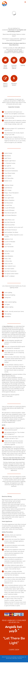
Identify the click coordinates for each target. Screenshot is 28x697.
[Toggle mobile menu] (25, 2)
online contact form (18, 52)
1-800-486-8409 (19, 47)
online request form (9, 422)
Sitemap (20, 658)
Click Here (9, 396)
